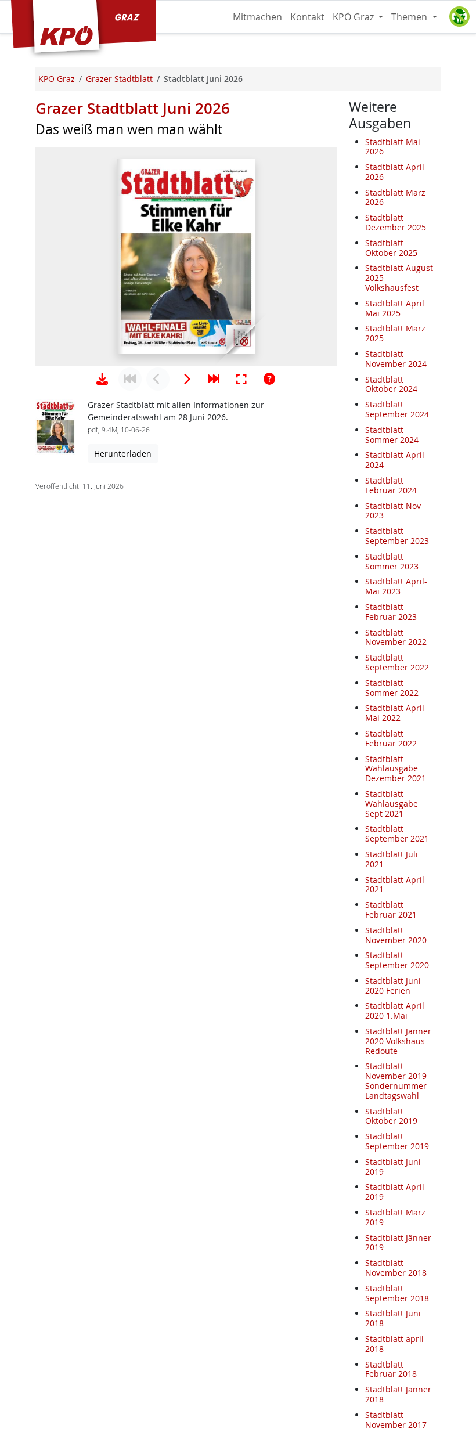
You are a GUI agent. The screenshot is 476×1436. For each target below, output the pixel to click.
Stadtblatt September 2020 (397, 960)
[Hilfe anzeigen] (269, 379)
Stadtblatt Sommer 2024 (392, 434)
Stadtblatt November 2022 (396, 637)
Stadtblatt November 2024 (396, 358)
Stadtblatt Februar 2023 (391, 611)
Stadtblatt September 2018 (397, 1293)
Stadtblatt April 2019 (394, 1191)
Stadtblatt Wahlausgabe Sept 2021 (391, 803)
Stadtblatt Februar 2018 (391, 1369)
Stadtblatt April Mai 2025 (394, 308)
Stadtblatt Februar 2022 (391, 738)
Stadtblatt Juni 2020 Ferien (393, 985)
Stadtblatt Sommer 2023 (392, 561)
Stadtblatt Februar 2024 (391, 485)
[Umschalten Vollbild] (241, 379)
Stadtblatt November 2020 (396, 935)
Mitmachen (257, 16)
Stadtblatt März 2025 (395, 333)
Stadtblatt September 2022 (397, 662)
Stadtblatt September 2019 (397, 1141)
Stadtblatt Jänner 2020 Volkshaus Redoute (398, 1041)
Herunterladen (123, 453)
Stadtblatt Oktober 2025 (391, 247)
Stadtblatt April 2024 (394, 459)
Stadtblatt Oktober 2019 (391, 1116)
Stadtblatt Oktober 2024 (391, 384)
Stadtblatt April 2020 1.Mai (394, 1010)
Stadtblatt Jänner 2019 (398, 1242)
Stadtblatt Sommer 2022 (392, 687)
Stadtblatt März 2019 (395, 1217)
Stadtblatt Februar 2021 (391, 909)
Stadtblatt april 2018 (394, 1343)
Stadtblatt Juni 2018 (393, 1318)
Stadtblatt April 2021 (394, 884)
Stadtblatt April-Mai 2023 (396, 586)
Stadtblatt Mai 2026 (392, 146)
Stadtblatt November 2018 (396, 1267)
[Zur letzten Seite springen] (213, 379)
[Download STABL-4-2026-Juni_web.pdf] (102, 379)
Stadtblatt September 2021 (397, 833)
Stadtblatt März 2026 (395, 197)
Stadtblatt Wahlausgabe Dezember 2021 (395, 768)
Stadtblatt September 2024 (397, 409)
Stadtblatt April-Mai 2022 (396, 712)
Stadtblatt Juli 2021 (391, 859)
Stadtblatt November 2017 (396, 1419)
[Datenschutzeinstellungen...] (459, 17)
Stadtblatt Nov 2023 (393, 510)
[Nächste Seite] (185, 379)
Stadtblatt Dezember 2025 (395, 222)
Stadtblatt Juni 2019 (393, 1166)
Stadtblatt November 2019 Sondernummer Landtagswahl (396, 1080)
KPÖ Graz (354, 16)
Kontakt (307, 16)
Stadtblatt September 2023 (397, 535)
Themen (410, 16)
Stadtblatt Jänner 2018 (398, 1394)
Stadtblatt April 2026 (394, 171)
